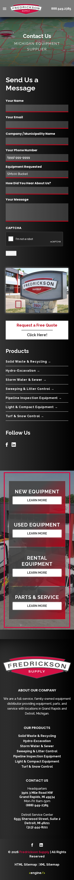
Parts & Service (37, 597)
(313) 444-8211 (37, 827)
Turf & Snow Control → (25, 416)
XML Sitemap (49, 864)
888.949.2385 (61, 8)
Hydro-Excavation (37, 741)
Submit (11, 253)
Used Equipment (37, 525)
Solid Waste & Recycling (37, 736)
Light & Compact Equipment (37, 761)
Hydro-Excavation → (23, 370)
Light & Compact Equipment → (32, 407)
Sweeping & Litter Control (37, 751)
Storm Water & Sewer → (26, 380)
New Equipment (37, 491)
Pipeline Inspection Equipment (37, 756)
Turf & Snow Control (37, 766)
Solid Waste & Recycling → (28, 361)
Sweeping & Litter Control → (30, 389)
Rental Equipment (37, 561)
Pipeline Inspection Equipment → (34, 398)
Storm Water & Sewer (37, 746)
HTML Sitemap (26, 864)
